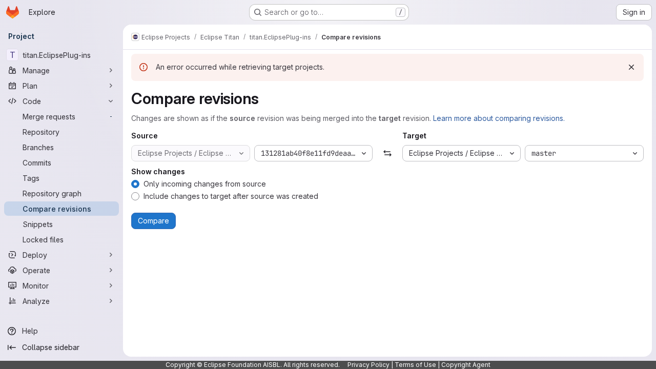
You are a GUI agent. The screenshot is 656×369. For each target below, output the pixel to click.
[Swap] (387, 153)
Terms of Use (415, 364)
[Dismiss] (631, 67)
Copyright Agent (465, 364)
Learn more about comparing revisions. (499, 118)
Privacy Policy (368, 364)
